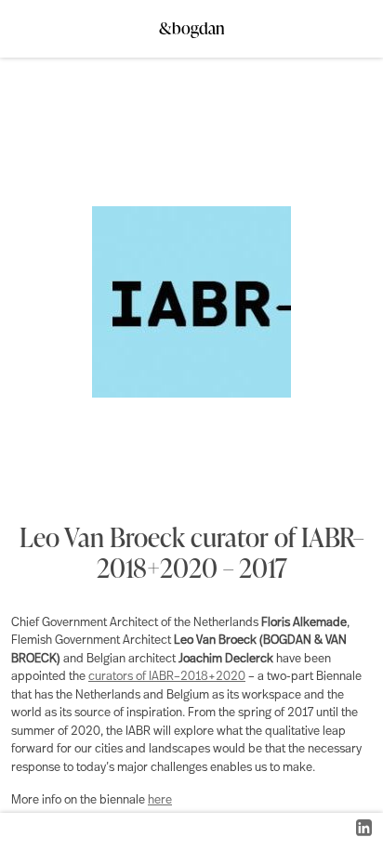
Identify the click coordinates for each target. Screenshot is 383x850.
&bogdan (192, 23)
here (160, 800)
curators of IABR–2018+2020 (166, 677)
